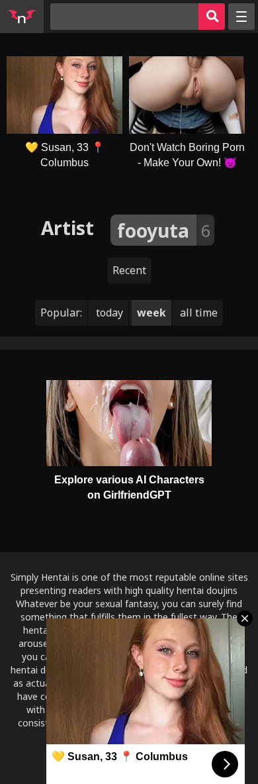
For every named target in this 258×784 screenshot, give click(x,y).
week (151, 312)
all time (199, 312)
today (109, 312)
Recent (129, 270)
